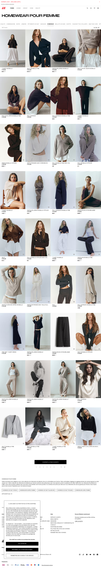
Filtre (95, 27)
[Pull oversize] (38, 96)
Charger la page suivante (50, 462)
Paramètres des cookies (58, 532)
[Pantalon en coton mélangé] (63, 332)
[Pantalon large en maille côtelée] (38, 190)
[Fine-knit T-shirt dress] (12, 332)
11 (61, 467)
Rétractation (54, 530)
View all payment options (47, 565)
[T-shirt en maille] (12, 48)
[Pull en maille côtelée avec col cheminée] (38, 237)
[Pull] (63, 285)
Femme (12, 8)
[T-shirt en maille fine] (63, 426)
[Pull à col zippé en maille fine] (12, 96)
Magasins (53, 521)
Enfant (25, 8)
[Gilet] (12, 237)
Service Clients (55, 517)
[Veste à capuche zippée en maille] (12, 285)
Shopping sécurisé (56, 526)
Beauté (38, 8)
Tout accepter (22, 543)
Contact (53, 525)
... (57, 467)
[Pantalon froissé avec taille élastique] (38, 285)
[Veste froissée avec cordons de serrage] (38, 143)
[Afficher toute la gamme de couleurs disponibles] (53, 119)
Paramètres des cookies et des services (22, 555)
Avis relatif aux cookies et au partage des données (22, 539)
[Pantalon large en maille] (63, 48)
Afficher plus (6, 493)
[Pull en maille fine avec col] (63, 143)
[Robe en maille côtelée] (12, 143)
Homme (18, 8)
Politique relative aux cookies (60, 528)
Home (31, 8)
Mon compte (54, 519)
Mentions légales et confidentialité (62, 523)
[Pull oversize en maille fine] (63, 96)
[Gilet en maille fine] (38, 48)
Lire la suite (79, 521)
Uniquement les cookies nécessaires (22, 549)
